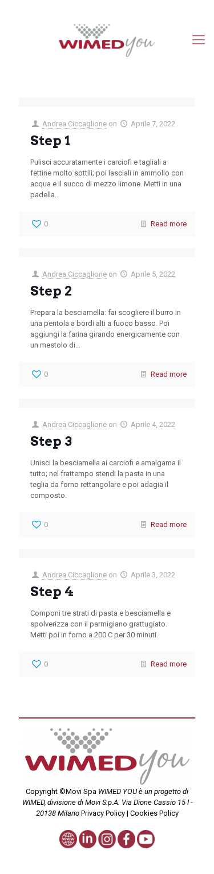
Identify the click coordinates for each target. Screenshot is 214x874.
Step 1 (50, 141)
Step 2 (51, 291)
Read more (169, 224)
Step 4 (52, 592)
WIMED (33, 802)
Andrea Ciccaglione (74, 123)
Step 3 (51, 441)
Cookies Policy (153, 813)
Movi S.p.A (101, 802)
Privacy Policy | (104, 813)
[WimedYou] (107, 40)
